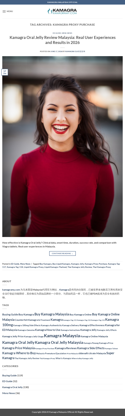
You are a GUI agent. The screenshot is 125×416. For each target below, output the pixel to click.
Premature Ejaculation (55, 353)
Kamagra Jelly (77, 264)
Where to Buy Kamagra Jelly (82, 358)
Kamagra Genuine (26, 330)
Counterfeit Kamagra (26, 319)
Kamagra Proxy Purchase (96, 264)
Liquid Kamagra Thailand (55, 267)
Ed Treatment (44, 320)
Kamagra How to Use (47, 329)
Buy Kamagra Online (81, 314)
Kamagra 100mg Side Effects (26, 325)
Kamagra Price (106, 343)
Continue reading (62, 253)
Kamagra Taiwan (111, 348)
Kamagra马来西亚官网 (75, 51)
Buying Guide (10, 314)
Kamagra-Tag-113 (98, 320)
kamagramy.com (11, 289)
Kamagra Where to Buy (19, 353)
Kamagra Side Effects (91, 348)
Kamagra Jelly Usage (33, 336)
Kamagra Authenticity (51, 325)
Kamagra (64, 289)
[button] (7, 11)
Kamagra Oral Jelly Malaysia (59, 342)
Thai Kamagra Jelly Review (80, 267)
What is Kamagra (63, 358)
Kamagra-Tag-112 (84, 320)
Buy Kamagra (46, 264)
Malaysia (40, 353)
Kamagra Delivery (70, 325)
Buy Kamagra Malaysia (51, 314)
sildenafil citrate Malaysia (92, 353)
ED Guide (57, 33)
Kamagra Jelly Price (13, 336)
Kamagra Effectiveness (92, 325)
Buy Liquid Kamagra (61, 264)
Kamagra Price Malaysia (18, 348)
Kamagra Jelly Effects (107, 330)
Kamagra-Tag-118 (15, 267)
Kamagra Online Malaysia (94, 336)
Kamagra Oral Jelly (18, 342)
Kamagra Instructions (70, 330)
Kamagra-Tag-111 (70, 320)
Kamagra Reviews (66, 348)
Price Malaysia (72, 354)
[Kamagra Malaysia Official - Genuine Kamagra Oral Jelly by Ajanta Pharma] (62, 11)
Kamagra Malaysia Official (61, 412)
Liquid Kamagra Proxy (33, 267)
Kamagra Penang (91, 343)
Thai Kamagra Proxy (102, 267)
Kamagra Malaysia (62, 335)
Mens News (67, 33)
